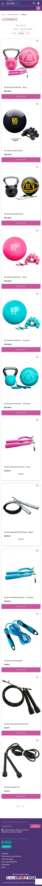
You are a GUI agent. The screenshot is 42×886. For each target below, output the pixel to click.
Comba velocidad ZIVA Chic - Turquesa (19, 597)
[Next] (23, 806)
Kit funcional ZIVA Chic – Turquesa (17, 404)
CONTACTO (6, 847)
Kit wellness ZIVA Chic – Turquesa (17, 340)
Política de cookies (7, 859)
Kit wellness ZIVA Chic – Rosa (15, 277)
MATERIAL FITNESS (13, 14)
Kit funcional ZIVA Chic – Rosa (15, 87)
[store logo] (12, 2)
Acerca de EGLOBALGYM (9, 862)
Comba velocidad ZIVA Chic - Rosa (17, 467)
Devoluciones (5, 864)
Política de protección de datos (11, 856)
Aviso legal (4, 853)
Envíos (3, 867)
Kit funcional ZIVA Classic (13, 214)
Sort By (14, 33)
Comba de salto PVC (12, 787)
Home (3, 14)
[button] (37, 41)
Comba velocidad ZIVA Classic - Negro (18, 532)
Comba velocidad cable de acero (16, 724)
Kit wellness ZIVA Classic (13, 151)
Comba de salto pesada (13, 661)
